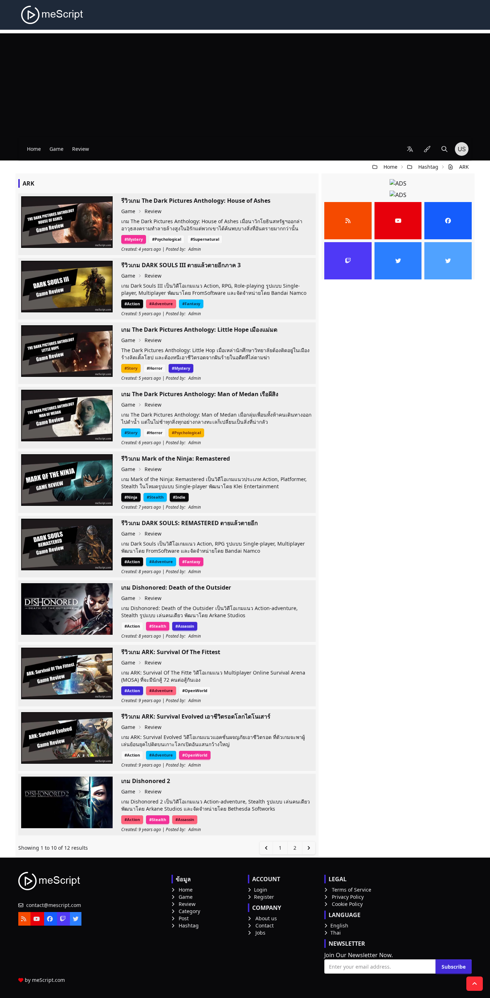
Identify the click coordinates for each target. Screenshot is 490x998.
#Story (130, 368)
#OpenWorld (194, 690)
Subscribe (454, 966)
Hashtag (428, 166)
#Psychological (166, 239)
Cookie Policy (347, 904)
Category (189, 911)
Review (80, 148)
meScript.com (48, 980)
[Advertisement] (245, 83)
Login (260, 889)
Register (264, 896)
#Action (132, 303)
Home (34, 148)
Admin (194, 249)
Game (56, 148)
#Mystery (133, 239)
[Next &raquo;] (309, 848)
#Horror (154, 368)
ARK (464, 166)
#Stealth (155, 497)
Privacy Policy (348, 896)
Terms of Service (351, 889)
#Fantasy (191, 303)
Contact (264, 925)
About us (266, 918)
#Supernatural (204, 239)
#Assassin (184, 626)
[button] (410, 149)
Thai (335, 932)
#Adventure (161, 303)
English (339, 925)
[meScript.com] (52, 15)
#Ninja (130, 497)
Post (184, 918)
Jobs (260, 932)
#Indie (179, 497)
